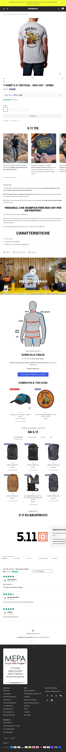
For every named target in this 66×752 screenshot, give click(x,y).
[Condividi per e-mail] (17, 118)
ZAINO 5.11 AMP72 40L (53, 494)
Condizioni (27, 710)
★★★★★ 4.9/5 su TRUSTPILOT (33, 692)
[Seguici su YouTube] (60, 694)
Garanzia (33, 250)
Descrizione (7, 183)
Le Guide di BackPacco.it (9, 701)
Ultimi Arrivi (6, 688)
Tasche (43, 435)
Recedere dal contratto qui (31, 701)
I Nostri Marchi (7, 698)
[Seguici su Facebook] (47, 694)
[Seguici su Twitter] (52, 694)
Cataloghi (26, 695)
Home (4, 12)
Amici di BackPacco (8, 710)
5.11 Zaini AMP (18, 435)
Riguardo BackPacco (29, 688)
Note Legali (27, 713)
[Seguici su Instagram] (56, 694)
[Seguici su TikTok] (47, 698)
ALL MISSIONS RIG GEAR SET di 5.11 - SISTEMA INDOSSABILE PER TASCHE (33, 495)
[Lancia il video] (33, 269)
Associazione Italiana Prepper (53, 198)
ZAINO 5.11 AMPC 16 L (13, 463)
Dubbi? (8, 250)
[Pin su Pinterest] (12, 118)
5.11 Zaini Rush (31, 435)
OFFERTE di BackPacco (9, 695)
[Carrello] (62, 7)
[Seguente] (62, 76)
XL (21, 107)
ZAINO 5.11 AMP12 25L (53, 463)
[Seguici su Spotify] (52, 698)
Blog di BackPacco (8, 707)
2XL (26, 107)
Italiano (12, 736)
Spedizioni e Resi (20, 250)
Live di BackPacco (8, 704)
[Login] (58, 7)
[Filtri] (33, 569)
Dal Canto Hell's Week (9, 713)
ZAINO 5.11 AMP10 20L (33, 463)
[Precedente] (4, 76)
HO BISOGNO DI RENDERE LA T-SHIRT (33, 372)
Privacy (26, 707)
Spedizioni (27, 704)
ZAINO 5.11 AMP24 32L (12, 494)
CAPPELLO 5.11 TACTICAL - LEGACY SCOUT (20, 413)
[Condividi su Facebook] (10, 118)
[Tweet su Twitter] (15, 118)
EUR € (5, 736)
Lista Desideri (7, 692)
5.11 (4, 79)
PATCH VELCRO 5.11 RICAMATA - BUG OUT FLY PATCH (45, 413)
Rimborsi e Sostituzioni (30, 698)
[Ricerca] (7, 7)
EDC (51, 435)
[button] (7, 98)
